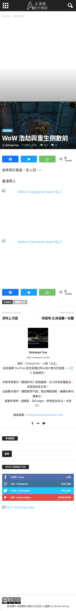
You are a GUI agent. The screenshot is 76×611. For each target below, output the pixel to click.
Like (68, 477)
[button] (69, 5)
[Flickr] (38, 423)
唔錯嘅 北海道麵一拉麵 (58, 318)
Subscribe (64, 497)
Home (6, 16)
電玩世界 (7, 130)
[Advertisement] (38, 61)
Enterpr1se (12, 145)
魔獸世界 (20, 302)
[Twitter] (43, 423)
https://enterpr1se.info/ (38, 357)
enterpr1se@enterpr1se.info (45, 415)
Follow (66, 483)
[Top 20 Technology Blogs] (38, 507)
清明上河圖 (10, 318)
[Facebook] (32, 423)
